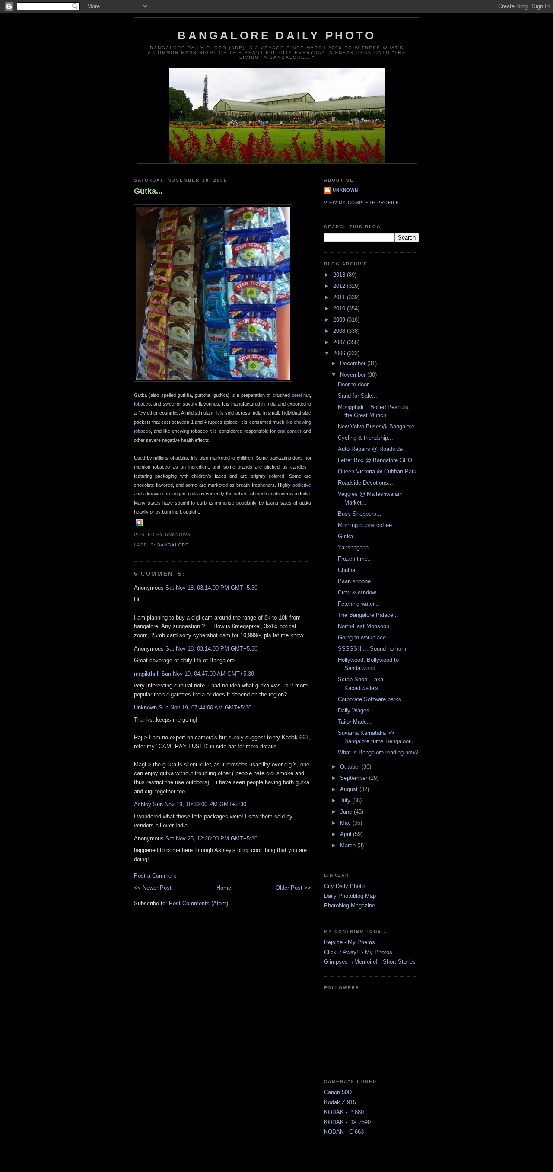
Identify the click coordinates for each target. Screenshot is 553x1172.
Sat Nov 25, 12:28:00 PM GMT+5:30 (211, 838)
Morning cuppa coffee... (367, 525)
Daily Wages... (356, 710)
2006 (340, 353)
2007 (340, 342)
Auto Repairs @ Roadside (370, 449)
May (346, 823)
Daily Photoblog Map (350, 896)
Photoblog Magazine (349, 905)
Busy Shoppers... (359, 514)
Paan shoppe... (357, 581)
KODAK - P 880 (344, 1112)
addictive (301, 485)
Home (223, 888)
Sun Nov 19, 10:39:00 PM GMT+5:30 (199, 804)
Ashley (142, 804)
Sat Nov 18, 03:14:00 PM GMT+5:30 (211, 587)
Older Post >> (293, 888)
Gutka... (148, 191)
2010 (340, 308)
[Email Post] (193, 534)
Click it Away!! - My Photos (358, 952)
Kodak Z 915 (340, 1102)
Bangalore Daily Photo (277, 35)
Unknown (145, 707)
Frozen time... (355, 559)
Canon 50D (338, 1092)
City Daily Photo (344, 886)
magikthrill (146, 674)
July (346, 800)
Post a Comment (155, 875)
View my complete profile (361, 202)
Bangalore (173, 545)
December (353, 363)
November (353, 374)
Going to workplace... (364, 637)
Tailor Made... (355, 722)
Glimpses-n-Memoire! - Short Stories (370, 961)
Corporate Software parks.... (373, 699)
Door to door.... (356, 384)
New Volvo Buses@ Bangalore (376, 426)
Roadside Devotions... (365, 482)
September (354, 778)
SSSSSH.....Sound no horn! (373, 648)
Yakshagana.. (355, 547)
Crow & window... (359, 592)
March (348, 845)
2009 (340, 319)
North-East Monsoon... (366, 626)
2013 (340, 274)
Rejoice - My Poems (349, 942)
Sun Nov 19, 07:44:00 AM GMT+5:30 (205, 707)
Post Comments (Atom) (198, 903)
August (349, 789)
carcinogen (173, 493)
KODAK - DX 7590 (347, 1122)
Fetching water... (358, 603)
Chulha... (349, 570)
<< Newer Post (153, 888)
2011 (340, 297)
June (347, 811)
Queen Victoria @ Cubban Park (377, 471)
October (351, 766)
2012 (340, 286)
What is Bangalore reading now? (378, 752)
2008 (340, 331)
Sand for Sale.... (358, 396)
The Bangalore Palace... (368, 615)
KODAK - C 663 (344, 1131)
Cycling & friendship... (365, 437)
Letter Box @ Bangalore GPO (375, 460)
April (346, 834)
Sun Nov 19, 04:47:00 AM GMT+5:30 (207, 674)
